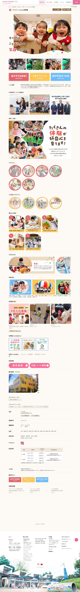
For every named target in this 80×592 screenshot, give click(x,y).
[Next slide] (69, 140)
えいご (24, 548)
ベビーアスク (25, 552)
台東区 (23, 6)
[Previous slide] (11, 140)
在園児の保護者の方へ (66, 536)
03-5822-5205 (23, 420)
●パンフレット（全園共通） (27, 354)
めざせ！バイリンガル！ (27, 553)
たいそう (28, 548)
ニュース (50, 549)
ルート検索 (57, 9)
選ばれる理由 (25, 536)
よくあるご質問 (65, 541)
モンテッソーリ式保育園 (27, 546)
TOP (9, 6)
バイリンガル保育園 (27, 544)
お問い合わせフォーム (66, 539)
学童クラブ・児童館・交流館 (14, 543)
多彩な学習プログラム (27, 542)
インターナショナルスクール (14, 544)
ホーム (10, 536)
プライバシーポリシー (66, 548)
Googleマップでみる (40, 524)
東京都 (19, 6)
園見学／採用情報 (66, 9)
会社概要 (50, 536)
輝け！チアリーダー (27, 558)
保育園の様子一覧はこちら (15, 331)
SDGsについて (51, 544)
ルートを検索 (35, 415)
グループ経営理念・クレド (54, 542)
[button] (40, 35)
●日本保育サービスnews (40, 354)
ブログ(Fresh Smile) (52, 546)
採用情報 (50, 551)
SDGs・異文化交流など (27, 560)
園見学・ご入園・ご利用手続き (15, 547)
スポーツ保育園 (26, 545)
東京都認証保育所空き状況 (14, 550)
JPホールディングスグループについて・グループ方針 (54, 541)
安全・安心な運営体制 (39, 540)
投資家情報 (64, 546)
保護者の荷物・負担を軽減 (40, 541)
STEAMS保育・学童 (27, 547)
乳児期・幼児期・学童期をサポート (26, 540)
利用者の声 (64, 543)
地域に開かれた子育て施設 (40, 543)
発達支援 (25, 541)
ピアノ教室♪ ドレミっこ (27, 555)
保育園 (10, 541)
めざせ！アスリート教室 (27, 554)
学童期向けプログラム (27, 559)
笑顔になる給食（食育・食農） (41, 538)
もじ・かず (25, 551)
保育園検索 (14, 6)
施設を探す (11, 539)
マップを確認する (25, 415)
